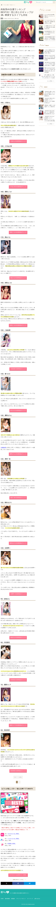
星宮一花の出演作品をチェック (18, 497)
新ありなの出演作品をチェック (18, 277)
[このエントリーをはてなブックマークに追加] (30, 883)
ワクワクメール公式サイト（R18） (18, 874)
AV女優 (17, 18)
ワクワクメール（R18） (13, 833)
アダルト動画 (6, 4)
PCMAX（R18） (12, 843)
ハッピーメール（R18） (13, 838)
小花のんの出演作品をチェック (18, 141)
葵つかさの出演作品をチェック (18, 410)
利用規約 (13, 898)
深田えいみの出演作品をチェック (18, 325)
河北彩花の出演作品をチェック (18, 679)
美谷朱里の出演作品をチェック (18, 770)
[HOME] (1, 5)
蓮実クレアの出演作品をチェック (18, 725)
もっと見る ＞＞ (50, 81)
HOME (2, 898)
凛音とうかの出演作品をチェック (18, 232)
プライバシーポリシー (21, 898)
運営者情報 (7, 898)
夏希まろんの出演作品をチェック (18, 454)
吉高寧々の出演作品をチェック (18, 593)
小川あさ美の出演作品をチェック (18, 186)
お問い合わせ (37, 898)
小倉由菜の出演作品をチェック (18, 368)
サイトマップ (30, 898)
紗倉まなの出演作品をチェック (18, 637)
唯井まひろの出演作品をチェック (18, 543)
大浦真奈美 (3, 447)
